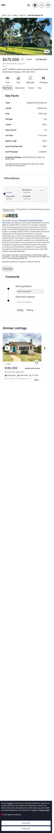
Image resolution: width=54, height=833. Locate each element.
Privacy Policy (45, 810)
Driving (20, 310)
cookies (10, 803)
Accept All (26, 823)
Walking (30, 310)
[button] (22, 59)
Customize (26, 829)
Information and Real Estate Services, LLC (22, 221)
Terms (34, 810)
